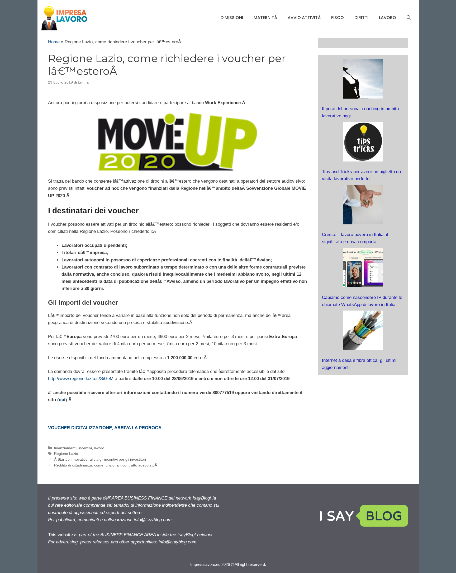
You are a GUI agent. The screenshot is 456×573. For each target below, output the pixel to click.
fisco (337, 18)
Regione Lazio (66, 453)
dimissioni (232, 18)
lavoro (387, 18)
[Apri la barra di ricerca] (408, 17)
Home (54, 41)
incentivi (85, 448)
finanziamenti (65, 448)
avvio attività (304, 18)
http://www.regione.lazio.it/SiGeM (80, 378)
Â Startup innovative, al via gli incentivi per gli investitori (100, 459)
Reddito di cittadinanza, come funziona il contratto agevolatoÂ (106, 465)
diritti (361, 18)
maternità (265, 18)
